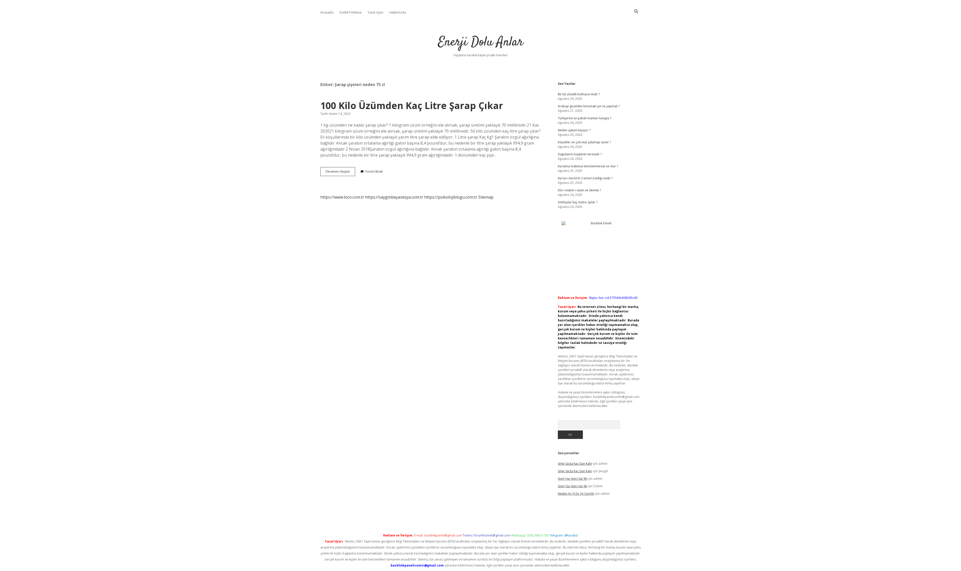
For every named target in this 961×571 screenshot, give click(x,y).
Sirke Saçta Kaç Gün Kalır (575, 463)
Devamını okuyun (340, 172)
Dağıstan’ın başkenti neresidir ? (580, 154)
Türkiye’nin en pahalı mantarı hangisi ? (584, 118)
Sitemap (486, 197)
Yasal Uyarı (375, 12)
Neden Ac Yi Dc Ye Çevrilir (576, 493)
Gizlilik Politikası (350, 12)
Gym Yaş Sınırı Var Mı (572, 478)
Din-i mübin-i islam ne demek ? (579, 190)
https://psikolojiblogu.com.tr (450, 197)
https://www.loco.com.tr (342, 197)
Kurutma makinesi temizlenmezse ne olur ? (588, 166)
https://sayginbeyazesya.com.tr (394, 197)
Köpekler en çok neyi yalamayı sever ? (584, 142)
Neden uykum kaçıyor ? (574, 130)
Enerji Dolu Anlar (480, 42)
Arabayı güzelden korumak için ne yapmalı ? (589, 106)
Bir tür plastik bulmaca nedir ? (579, 94)
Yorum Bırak (374, 171)
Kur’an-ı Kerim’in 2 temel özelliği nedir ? (585, 178)
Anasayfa (326, 12)
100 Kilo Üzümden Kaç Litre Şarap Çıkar (411, 105)
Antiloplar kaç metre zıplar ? (577, 202)
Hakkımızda (397, 12)
